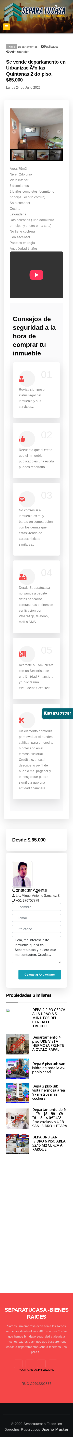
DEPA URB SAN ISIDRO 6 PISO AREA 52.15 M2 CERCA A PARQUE (48, 1143)
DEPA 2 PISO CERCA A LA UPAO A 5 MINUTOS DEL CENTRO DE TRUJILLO (48, 1017)
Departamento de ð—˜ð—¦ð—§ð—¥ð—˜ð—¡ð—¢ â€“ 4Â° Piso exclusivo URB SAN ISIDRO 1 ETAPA (49, 1117)
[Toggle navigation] (6, 26)
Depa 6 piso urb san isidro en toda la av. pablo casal (48, 1067)
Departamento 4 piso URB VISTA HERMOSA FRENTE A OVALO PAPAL (48, 1043)
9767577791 (60, 713)
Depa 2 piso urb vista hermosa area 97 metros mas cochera (48, 1092)
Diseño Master (55, 1429)
